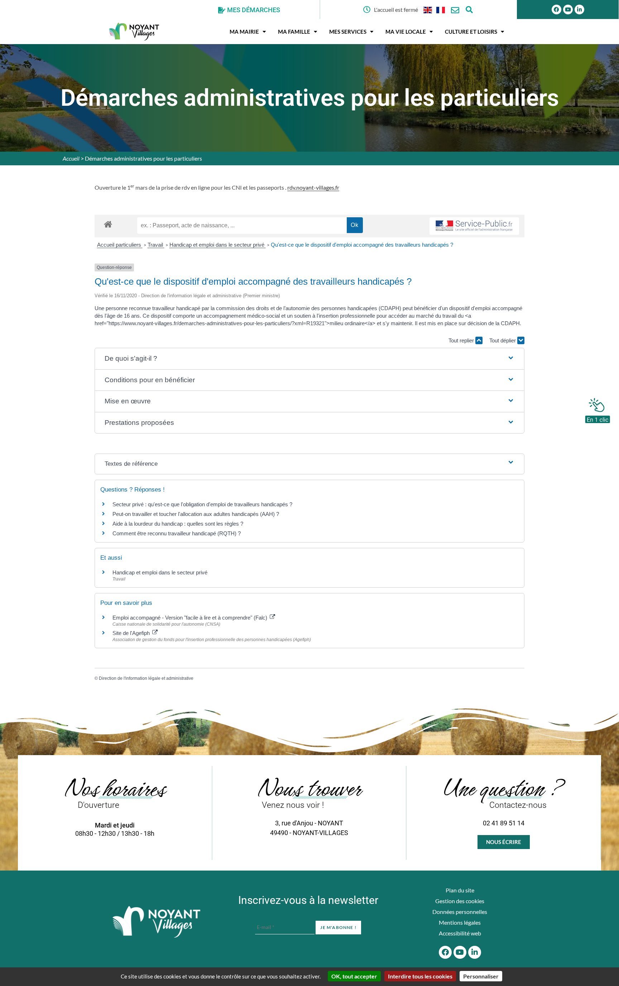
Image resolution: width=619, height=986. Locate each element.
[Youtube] (568, 9)
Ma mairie (244, 31)
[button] (309, 358)
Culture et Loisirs (471, 31)
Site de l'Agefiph (131, 633)
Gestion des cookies (459, 900)
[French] (441, 9)
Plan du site (460, 890)
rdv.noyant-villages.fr (313, 187)
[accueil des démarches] (108, 224)
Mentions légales (460, 922)
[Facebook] (556, 9)
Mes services (347, 31)
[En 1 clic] (597, 408)
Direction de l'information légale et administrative (146, 678)
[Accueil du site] (156, 922)
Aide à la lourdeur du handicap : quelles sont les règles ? (177, 524)
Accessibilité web (460, 933)
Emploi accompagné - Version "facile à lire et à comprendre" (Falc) (190, 618)
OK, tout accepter (354, 976)
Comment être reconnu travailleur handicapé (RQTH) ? (176, 533)
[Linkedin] (579, 9)
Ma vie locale (405, 31)
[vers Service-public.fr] (474, 226)
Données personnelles (459, 911)
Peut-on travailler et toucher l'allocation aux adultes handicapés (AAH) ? (195, 514)
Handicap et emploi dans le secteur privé (217, 245)
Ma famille (294, 31)
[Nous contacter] (455, 10)
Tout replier (461, 340)
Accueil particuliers (120, 245)
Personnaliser (481, 976)
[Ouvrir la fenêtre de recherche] (469, 9)
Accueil (71, 158)
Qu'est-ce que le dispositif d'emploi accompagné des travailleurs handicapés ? (362, 245)
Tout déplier (503, 340)
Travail (156, 245)
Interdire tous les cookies (420, 976)
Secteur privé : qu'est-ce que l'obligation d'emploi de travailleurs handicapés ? (202, 504)
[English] (428, 9)
